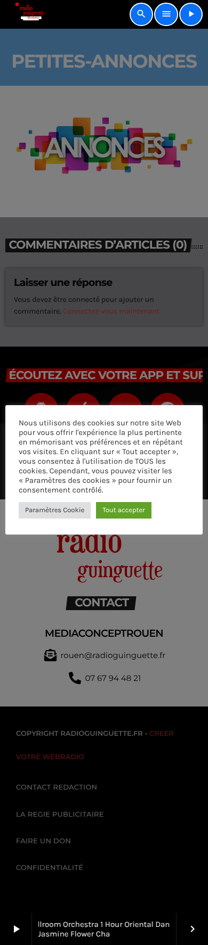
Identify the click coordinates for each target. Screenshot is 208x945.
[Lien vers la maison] (25, 14)
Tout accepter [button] (123, 510)
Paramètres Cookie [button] (54, 510)
